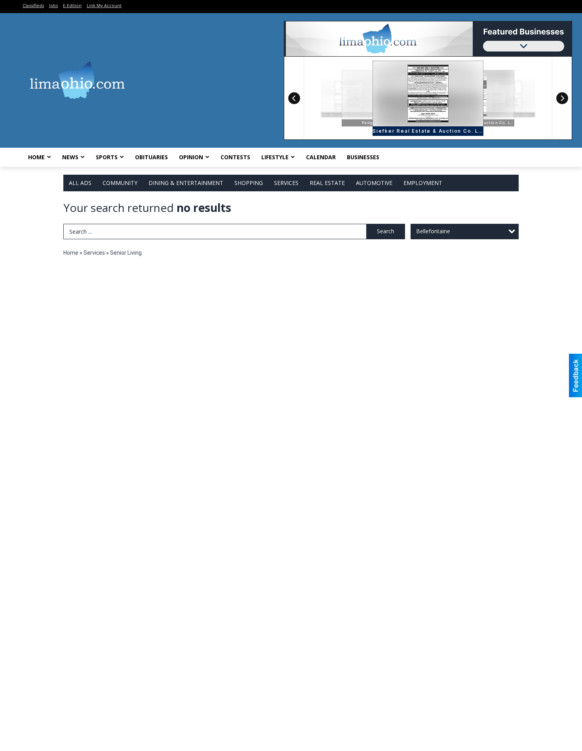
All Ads (80, 183)
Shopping (248, 183)
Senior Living (126, 253)
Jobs (53, 5)
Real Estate (327, 183)
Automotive (374, 183)
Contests (235, 157)
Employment (422, 183)
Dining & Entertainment (185, 183)
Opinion (191, 157)
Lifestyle (275, 157)
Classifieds (33, 5)
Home (36, 157)
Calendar (321, 157)
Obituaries (151, 157)
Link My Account (104, 5)
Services (286, 183)
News (70, 157)
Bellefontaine (433, 231)
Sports (107, 157)
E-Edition (72, 5)
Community (120, 183)
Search (385, 231)
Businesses (363, 157)
